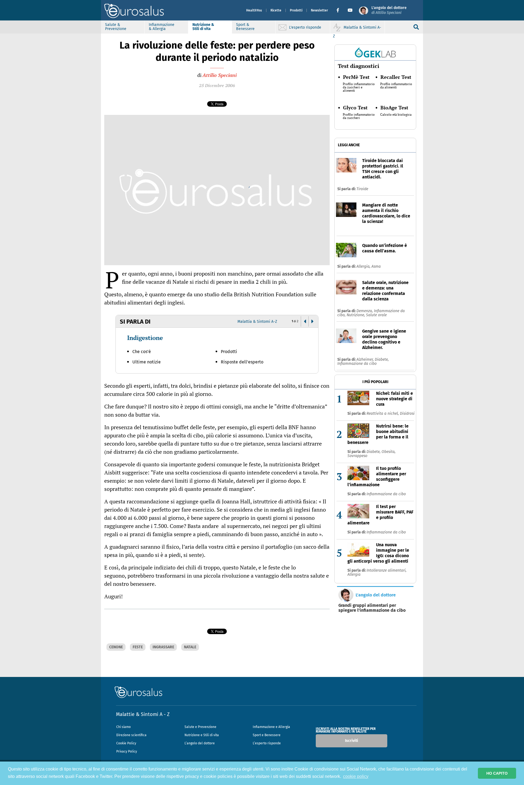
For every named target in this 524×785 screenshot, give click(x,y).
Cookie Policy (126, 743)
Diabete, (382, 359)
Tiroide (362, 189)
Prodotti (296, 10)
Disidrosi (407, 413)
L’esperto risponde (267, 743)
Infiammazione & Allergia (161, 26)
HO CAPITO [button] (497, 773)
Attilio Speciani (220, 75)
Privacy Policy (126, 751)
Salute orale (376, 315)
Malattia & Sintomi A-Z (257, 321)
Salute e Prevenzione (200, 727)
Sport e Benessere (267, 735)
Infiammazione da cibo (357, 363)
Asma (376, 266)
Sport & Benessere (245, 26)
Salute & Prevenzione (115, 26)
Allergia (354, 574)
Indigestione (145, 338)
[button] (340, 10)
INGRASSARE (163, 647)
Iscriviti (351, 740)
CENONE (116, 647)
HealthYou (254, 10)
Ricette (275, 10)
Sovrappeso (357, 455)
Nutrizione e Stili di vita (201, 735)
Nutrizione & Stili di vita (203, 26)
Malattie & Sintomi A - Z (142, 714)
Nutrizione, (356, 315)
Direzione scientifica (131, 735)
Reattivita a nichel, (383, 413)
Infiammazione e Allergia (271, 727)
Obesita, (388, 451)
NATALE (190, 647)
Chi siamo (123, 727)
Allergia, (363, 266)
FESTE (138, 647)
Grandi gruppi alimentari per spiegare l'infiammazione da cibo (372, 608)
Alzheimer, (365, 359)
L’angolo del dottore (199, 743)
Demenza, (365, 311)
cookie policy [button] (355, 776)
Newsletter (319, 10)
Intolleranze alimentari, (386, 570)
